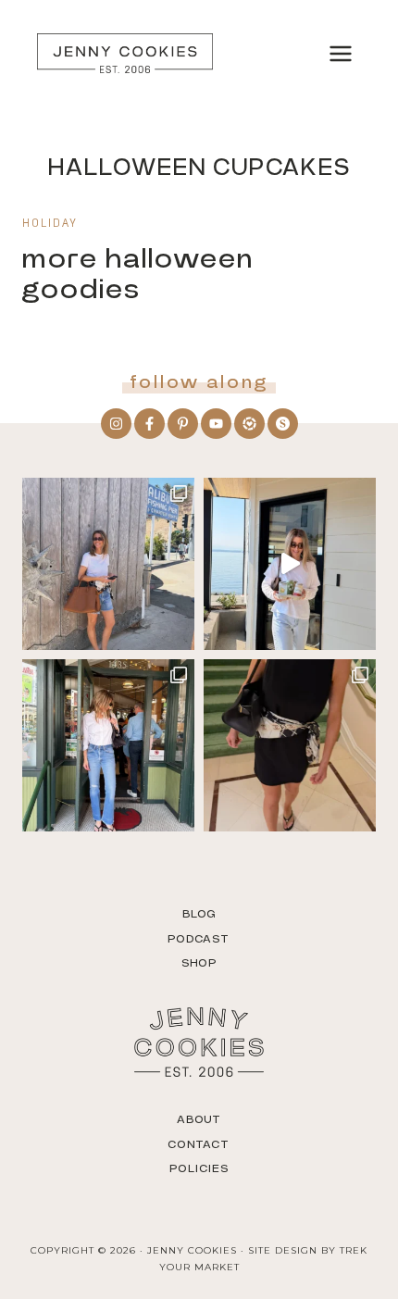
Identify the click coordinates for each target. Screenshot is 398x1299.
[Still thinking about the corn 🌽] (108, 745)
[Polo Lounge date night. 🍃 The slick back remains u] (290, 745)
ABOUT (199, 1119)
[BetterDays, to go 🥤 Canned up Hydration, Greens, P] (290, 564)
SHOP (199, 962)
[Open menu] (340, 53)
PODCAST (199, 938)
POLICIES (199, 1168)
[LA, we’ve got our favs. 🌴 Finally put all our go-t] (108, 564)
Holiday (50, 224)
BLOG (199, 913)
